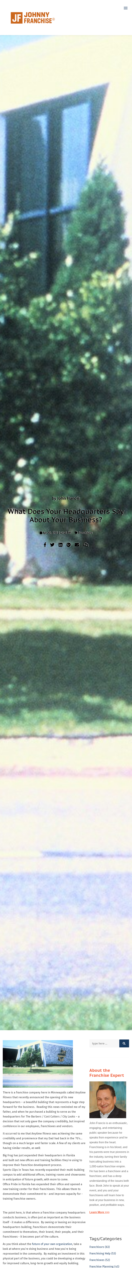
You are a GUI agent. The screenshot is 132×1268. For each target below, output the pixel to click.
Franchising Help (102, 1253)
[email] (77, 544)
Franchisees (99, 1260)
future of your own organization (52, 1244)
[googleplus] (69, 544)
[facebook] (45, 544)
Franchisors (85, 532)
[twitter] (52, 544)
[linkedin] (61, 544)
